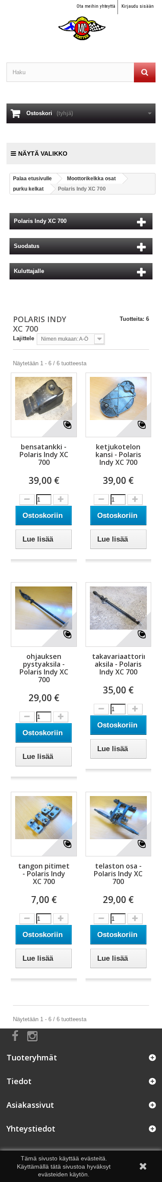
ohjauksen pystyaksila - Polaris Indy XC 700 (43, 667)
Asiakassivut (30, 1105)
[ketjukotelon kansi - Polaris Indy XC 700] (118, 398)
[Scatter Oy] (81, 20)
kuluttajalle (29, 271)
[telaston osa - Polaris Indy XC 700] (118, 817)
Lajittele (23, 338)
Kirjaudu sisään (137, 6)
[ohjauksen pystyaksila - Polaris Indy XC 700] (44, 608)
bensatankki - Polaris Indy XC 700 (43, 454)
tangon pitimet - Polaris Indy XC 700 (44, 873)
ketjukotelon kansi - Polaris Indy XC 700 (118, 454)
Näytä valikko (42, 153)
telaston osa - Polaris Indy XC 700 (118, 873)
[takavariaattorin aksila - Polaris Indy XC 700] (118, 608)
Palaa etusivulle (32, 179)
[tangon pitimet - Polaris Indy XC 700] (44, 817)
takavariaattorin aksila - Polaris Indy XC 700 (118, 664)
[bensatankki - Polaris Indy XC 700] (44, 398)
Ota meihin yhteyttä (95, 6)
